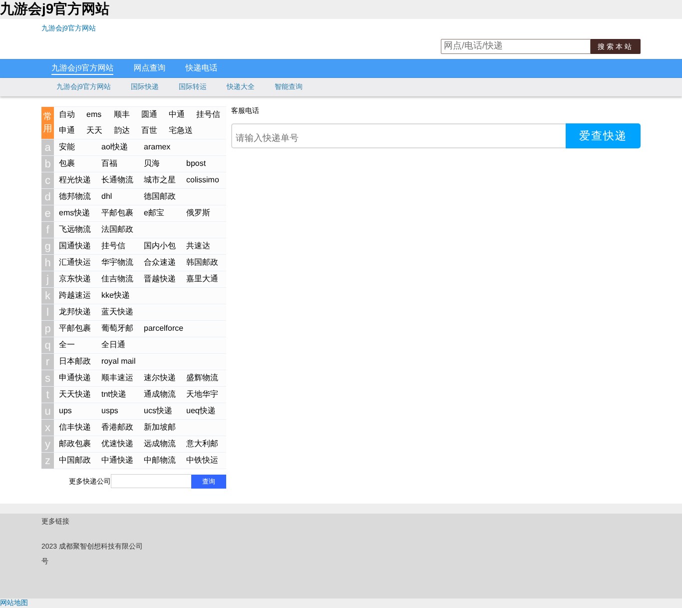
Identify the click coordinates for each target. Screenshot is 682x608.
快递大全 (241, 86)
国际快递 (145, 86)
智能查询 (289, 86)
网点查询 (149, 68)
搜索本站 (616, 46)
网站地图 (14, 603)
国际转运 (193, 86)
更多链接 (55, 521)
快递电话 (201, 68)
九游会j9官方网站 (68, 28)
